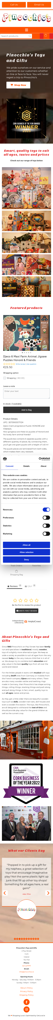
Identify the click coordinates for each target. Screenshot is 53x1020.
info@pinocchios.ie (26, 972)
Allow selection (26, 552)
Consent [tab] (9, 466)
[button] (14, 5)
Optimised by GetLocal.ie (35, 1016)
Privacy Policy (26, 991)
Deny (26, 559)
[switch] (46, 518)
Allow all (26, 545)
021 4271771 (26, 966)
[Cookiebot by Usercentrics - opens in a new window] (39, 459)
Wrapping (16, 378)
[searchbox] (16, 36)
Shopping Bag (16, 574)
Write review (20, 364)
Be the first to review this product (26, 605)
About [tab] (43, 466)
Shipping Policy (26, 995)
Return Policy (26, 988)
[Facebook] (26, 1002)
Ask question (31, 364)
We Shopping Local (16, 1016)
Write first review (28, 611)
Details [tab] (26, 466)
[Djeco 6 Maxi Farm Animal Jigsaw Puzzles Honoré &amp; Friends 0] (26, 333)
